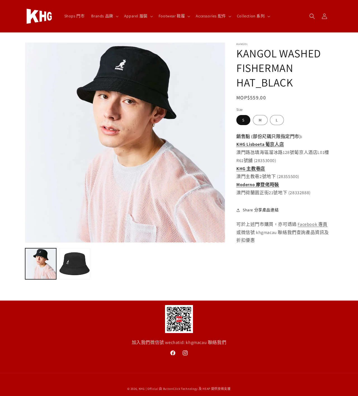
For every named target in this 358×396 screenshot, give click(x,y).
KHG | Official (148, 389)
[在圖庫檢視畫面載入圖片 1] (40, 263)
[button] (104, 16)
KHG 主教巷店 (250, 169)
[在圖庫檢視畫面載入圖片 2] (74, 263)
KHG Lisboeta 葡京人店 (260, 144)
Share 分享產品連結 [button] (261, 209)
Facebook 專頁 (313, 224)
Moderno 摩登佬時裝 (257, 185)
